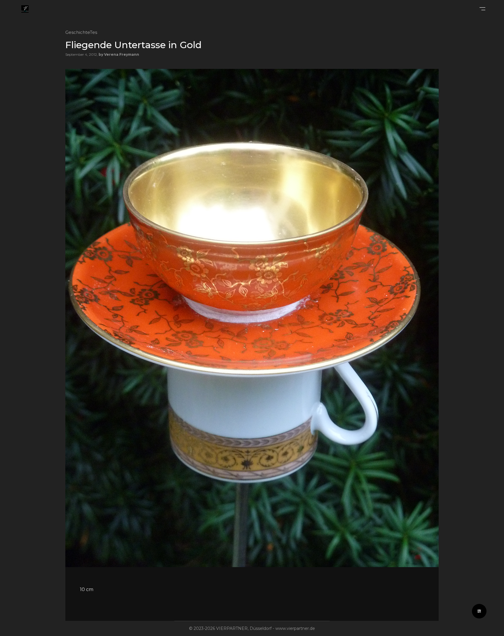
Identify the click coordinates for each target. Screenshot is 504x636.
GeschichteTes (81, 32)
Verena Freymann (121, 54)
